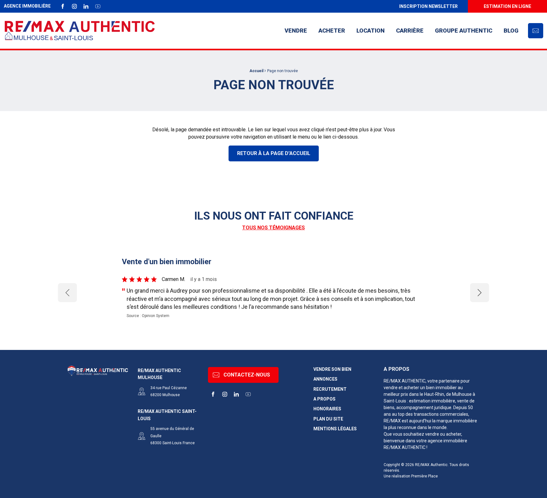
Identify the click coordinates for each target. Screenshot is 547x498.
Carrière (410, 30)
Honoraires (327, 409)
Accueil (256, 71)
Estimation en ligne (507, 6)
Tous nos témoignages (273, 228)
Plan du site (328, 419)
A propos (324, 399)
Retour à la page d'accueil (273, 153)
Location (370, 30)
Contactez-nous (246, 375)
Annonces (325, 379)
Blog (511, 30)
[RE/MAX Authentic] (80, 30)
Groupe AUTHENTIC (463, 30)
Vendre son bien (332, 369)
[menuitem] (428, 6)
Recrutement (330, 389)
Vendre (296, 30)
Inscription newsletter (428, 6)
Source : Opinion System (148, 316)
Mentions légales (335, 428)
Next (480, 292)
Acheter (331, 30)
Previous (67, 293)
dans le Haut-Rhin (426, 394)
